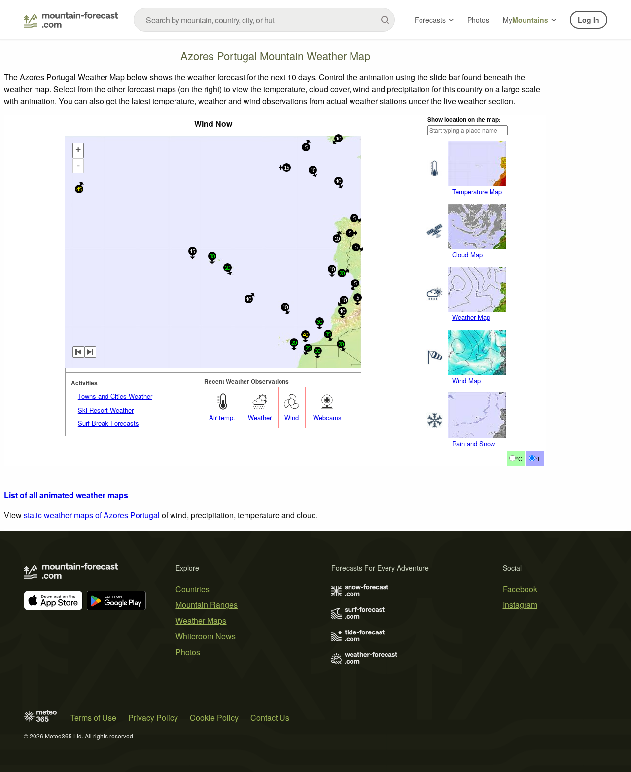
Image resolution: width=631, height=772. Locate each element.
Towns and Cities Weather (115, 396)
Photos (478, 20)
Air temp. (222, 417)
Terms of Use (93, 717)
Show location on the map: (464, 119)
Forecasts (430, 20)
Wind (291, 417)
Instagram (520, 604)
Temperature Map (477, 191)
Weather (260, 417)
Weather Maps (200, 620)
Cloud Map (467, 254)
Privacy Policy (153, 717)
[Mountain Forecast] (71, 20)
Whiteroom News (205, 636)
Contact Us (269, 717)
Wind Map (466, 380)
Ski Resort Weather (106, 410)
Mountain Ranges (206, 604)
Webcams (327, 417)
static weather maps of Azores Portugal (92, 515)
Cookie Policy (214, 717)
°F (538, 459)
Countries (192, 589)
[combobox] (264, 20)
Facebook (520, 589)
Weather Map (471, 317)
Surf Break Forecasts (108, 423)
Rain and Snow (473, 443)
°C (519, 459)
